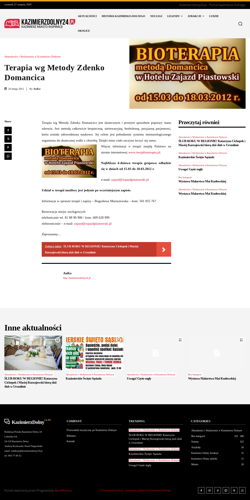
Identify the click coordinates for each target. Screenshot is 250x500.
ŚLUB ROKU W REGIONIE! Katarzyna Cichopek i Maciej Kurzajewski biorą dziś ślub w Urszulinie (211, 143)
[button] (240, 23)
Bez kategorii (185, 177)
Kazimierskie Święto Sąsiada (196, 157)
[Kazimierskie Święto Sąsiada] (94, 353)
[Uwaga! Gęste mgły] (155, 353)
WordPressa (63, 490)
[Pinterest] (8, 147)
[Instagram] (209, 490)
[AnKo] (50, 275)
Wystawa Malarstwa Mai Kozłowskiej (202, 181)
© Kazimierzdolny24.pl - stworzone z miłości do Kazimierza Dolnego (134, 490)
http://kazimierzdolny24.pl (77, 278)
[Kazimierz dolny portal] (39, 23)
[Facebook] (8, 130)
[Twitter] (8, 139)
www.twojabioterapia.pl (144, 152)
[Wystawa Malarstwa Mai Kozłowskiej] (217, 353)
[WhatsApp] (8, 156)
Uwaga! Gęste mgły (190, 169)
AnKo (37, 89)
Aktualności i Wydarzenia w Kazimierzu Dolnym (32, 56)
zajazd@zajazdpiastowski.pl (130, 179)
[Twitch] (226, 490)
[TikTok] (217, 490)
